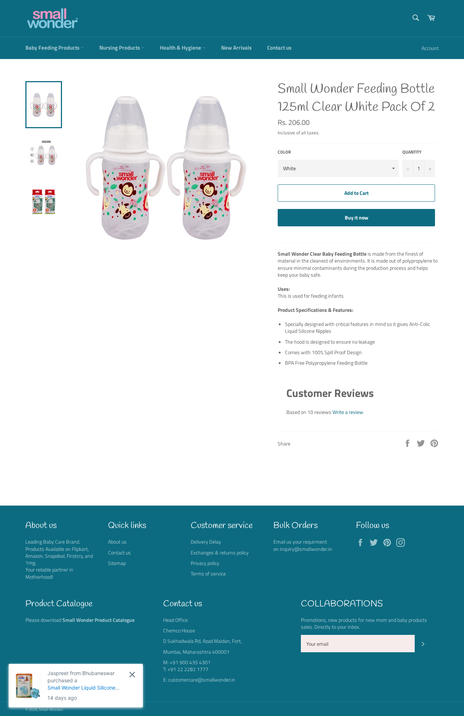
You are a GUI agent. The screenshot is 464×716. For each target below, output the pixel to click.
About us (117, 541)
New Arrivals (236, 47)
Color (284, 152)
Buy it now (356, 217)
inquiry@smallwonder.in (306, 549)
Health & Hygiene (181, 47)
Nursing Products (120, 47)
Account (430, 48)
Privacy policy (205, 563)
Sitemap (117, 563)
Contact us (279, 47)
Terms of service (208, 573)
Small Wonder (51, 709)
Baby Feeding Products (52, 47)
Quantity (412, 152)
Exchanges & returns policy (220, 552)
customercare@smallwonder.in (201, 679)
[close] (132, 674)
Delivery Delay (206, 541)
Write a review (347, 412)
